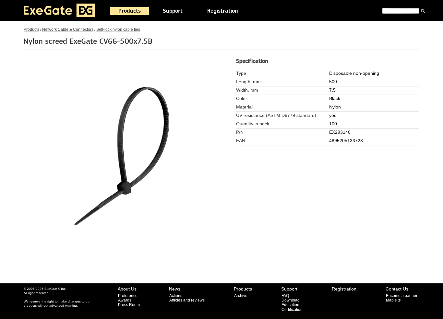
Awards (124, 300)
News (174, 288)
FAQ (285, 295)
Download (290, 300)
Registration (222, 11)
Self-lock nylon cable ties (118, 29)
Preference (128, 295)
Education (290, 304)
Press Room (129, 304)
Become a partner (401, 295)
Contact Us (397, 288)
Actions (175, 295)
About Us (127, 288)
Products (129, 11)
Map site (393, 300)
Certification (292, 309)
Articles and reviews (187, 300)
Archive (240, 295)
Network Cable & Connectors (67, 29)
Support (173, 11)
